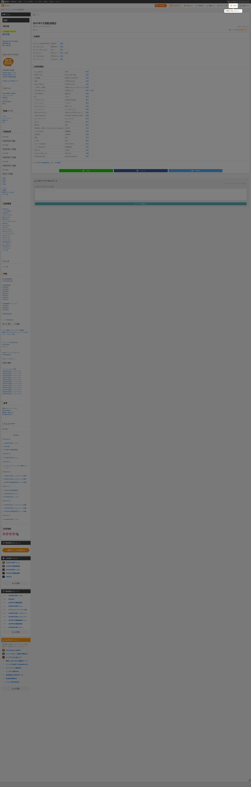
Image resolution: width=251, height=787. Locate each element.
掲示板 (235, 5)
